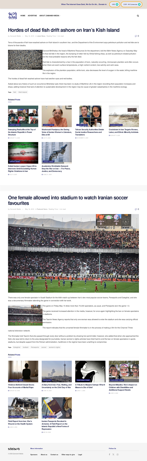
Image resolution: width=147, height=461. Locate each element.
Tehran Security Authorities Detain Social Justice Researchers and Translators (89, 132)
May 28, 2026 (47, 432)
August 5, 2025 (115, 135)
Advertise (32, 15)
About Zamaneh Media (49, 15)
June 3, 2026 (114, 393)
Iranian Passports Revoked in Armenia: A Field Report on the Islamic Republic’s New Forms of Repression (55, 425)
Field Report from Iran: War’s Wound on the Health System (20, 422)
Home (22, 15)
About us (44, 454)
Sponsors (33, 454)
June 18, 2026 (47, 390)
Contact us (54, 454)
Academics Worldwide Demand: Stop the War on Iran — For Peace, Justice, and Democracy (56, 169)
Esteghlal (16, 347)
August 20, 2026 (14, 390)
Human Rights (116, 125)
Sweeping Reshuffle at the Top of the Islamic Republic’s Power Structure (22, 132)
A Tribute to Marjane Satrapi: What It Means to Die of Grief (90, 386)
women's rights (54, 347)
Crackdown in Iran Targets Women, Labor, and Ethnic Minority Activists (123, 130)
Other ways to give (68, 454)
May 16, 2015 (29, 36)
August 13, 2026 (14, 138)
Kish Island (23, 92)
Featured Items (42, 209)
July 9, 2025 (13, 174)
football (25, 347)
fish (14, 92)
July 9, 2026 (47, 138)
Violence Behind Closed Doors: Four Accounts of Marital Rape (21, 386)
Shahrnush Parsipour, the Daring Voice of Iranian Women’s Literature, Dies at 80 (57, 132)
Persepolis (35, 347)
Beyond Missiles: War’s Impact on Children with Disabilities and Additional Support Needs (123, 387)
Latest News (41, 36)
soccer (44, 347)
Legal (80, 454)
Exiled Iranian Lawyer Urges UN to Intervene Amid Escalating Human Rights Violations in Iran (22, 169)
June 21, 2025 (47, 174)
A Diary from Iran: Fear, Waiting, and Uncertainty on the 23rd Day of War (57, 386)
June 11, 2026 (80, 390)
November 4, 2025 (82, 138)
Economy (47, 380)
